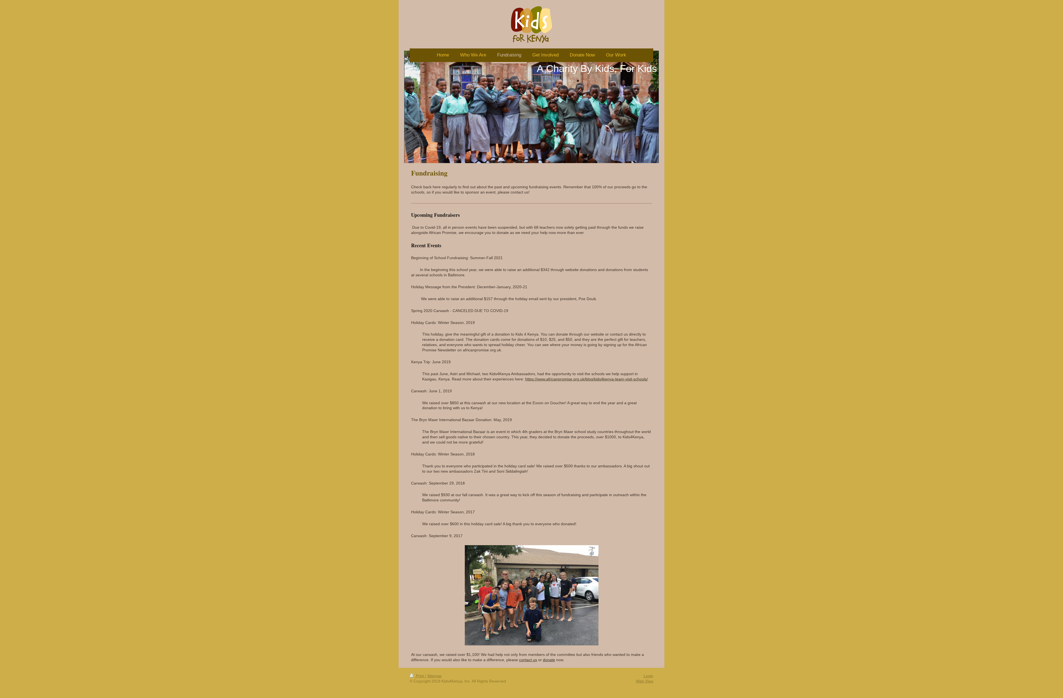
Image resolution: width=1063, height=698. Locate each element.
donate (549, 660)
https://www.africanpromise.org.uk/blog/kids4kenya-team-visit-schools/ (586, 379)
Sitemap (434, 676)
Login (648, 676)
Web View (644, 681)
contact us (528, 660)
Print (420, 676)
